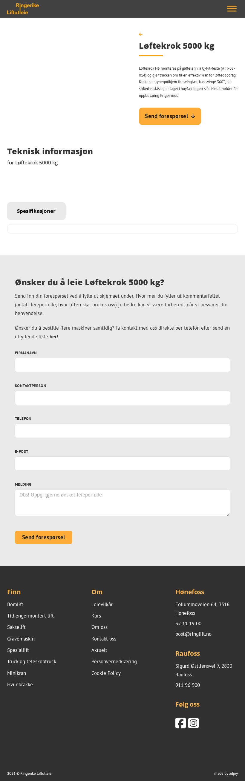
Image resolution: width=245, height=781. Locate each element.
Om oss (99, 627)
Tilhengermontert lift (30, 615)
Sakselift (16, 627)
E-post (21, 451)
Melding (23, 484)
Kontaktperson (30, 385)
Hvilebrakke (20, 684)
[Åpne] (232, 9)
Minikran (16, 673)
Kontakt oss (103, 638)
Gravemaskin (21, 638)
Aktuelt (99, 650)
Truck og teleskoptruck (31, 661)
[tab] (36, 211)
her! (54, 336)
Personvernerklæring (114, 661)
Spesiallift (18, 650)
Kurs (96, 615)
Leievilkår (102, 604)
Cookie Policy (106, 673)
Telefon (23, 418)
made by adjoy (226, 773)
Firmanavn (26, 352)
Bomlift (15, 604)
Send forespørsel (166, 116)
